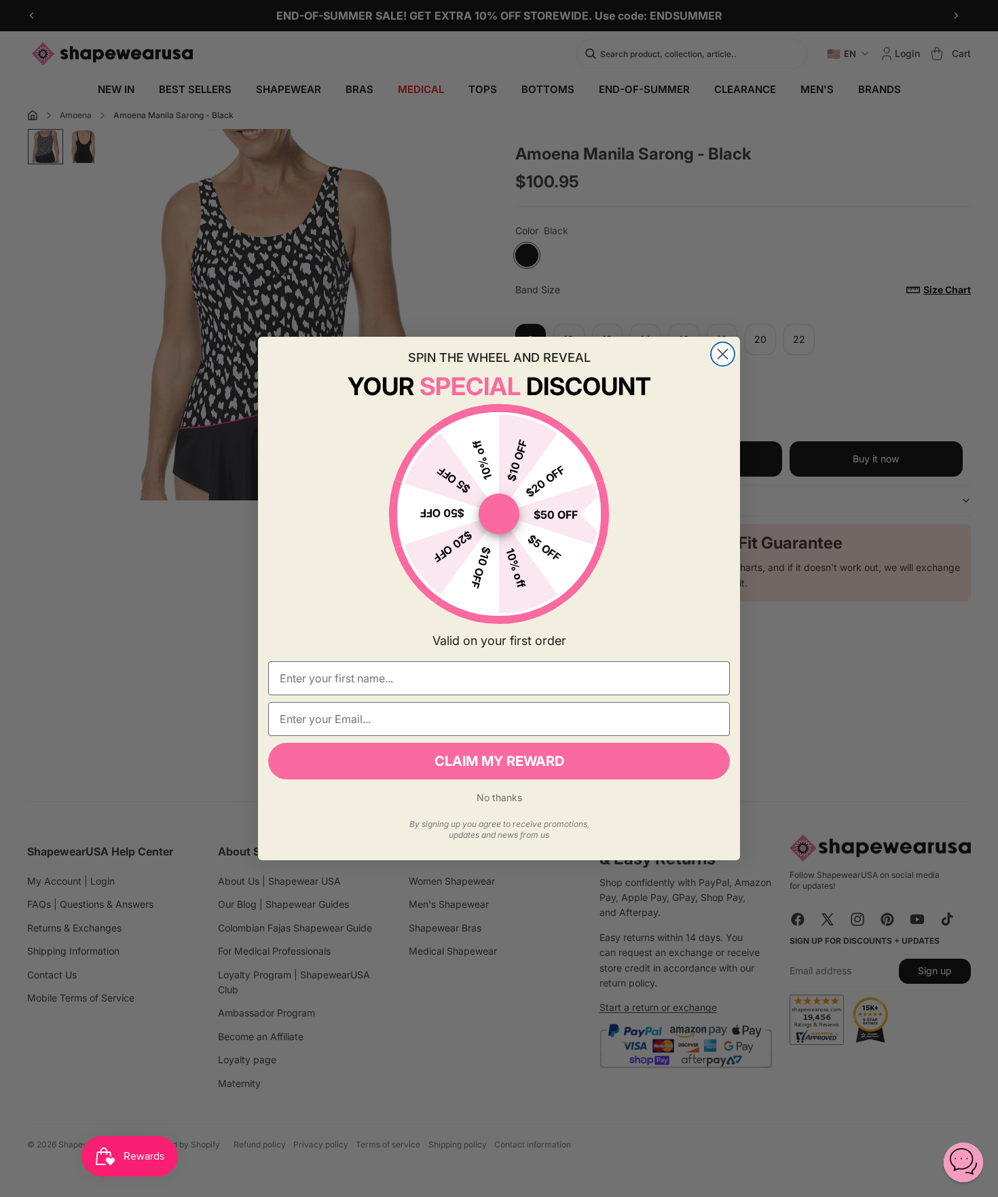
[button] (963, 1162)
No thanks (499, 797)
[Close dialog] (723, 354)
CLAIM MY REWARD (499, 761)
